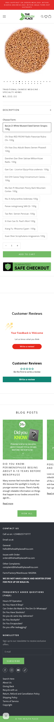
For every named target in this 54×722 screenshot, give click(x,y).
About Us (7, 682)
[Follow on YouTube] (18, 670)
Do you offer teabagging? (15, 627)
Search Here (8, 678)
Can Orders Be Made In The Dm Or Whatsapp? (25, 608)
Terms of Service (11, 701)
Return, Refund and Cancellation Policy (21, 693)
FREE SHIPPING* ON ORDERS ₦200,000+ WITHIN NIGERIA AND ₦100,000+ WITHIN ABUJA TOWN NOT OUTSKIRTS (27, 5)
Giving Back (8, 686)
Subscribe (13, 661)
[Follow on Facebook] (5, 670)
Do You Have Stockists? (14, 612)
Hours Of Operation (12, 601)
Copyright (7, 704)
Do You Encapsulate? (12, 623)
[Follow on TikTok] (25, 670)
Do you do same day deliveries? (18, 615)
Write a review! (27, 346)
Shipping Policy (10, 697)
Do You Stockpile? (11, 619)
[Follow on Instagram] (11, 670)
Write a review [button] (27, 379)
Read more (8, 503)
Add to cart (27, 254)
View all (27, 513)
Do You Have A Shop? (13, 604)
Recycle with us (10, 689)
